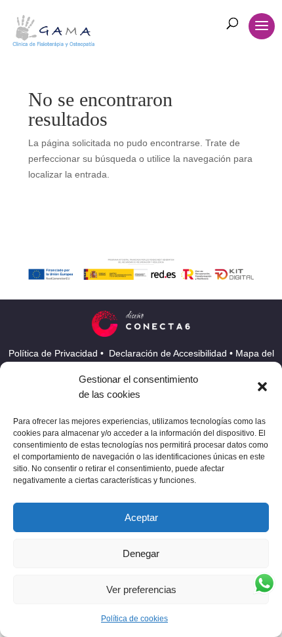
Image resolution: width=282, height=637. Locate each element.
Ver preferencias (141, 589)
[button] (262, 386)
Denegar (141, 553)
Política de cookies (134, 618)
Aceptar (141, 517)
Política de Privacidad (54, 353)
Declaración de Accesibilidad (169, 353)
